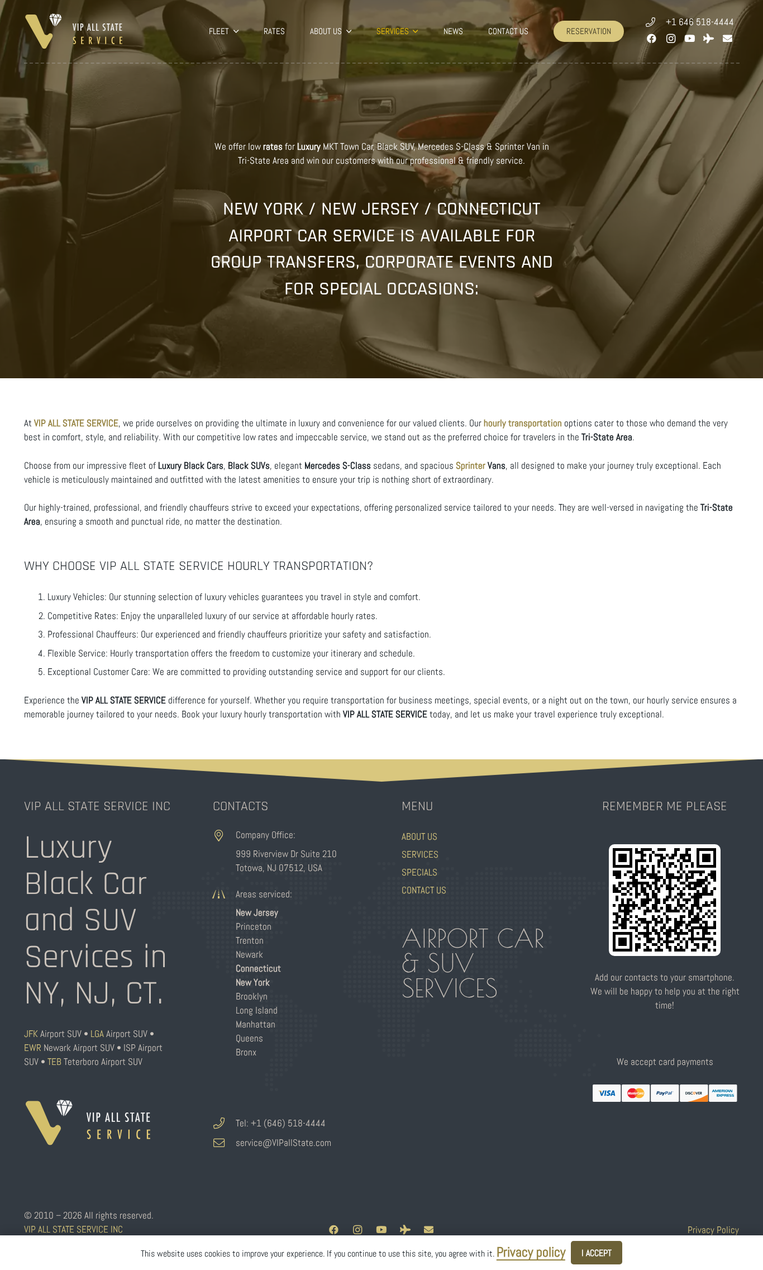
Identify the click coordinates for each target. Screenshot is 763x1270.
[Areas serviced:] (224, 894)
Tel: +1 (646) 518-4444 (281, 1123)
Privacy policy (531, 1252)
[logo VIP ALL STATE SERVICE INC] (74, 31)
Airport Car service (311, 235)
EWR (32, 1047)
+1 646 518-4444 (700, 22)
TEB (54, 1061)
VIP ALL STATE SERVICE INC (73, 1229)
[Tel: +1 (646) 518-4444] (224, 1123)
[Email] (727, 38)
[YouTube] (689, 38)
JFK (31, 1034)
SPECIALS (419, 872)
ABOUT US (419, 836)
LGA (97, 1034)
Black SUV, (396, 146)
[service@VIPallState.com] (224, 1143)
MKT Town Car (348, 146)
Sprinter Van (517, 146)
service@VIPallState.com (283, 1142)
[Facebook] (651, 38)
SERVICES (420, 854)
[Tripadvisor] (708, 38)
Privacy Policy (713, 1230)
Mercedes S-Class (451, 146)
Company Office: (265, 835)
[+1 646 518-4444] (655, 22)
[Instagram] (670, 38)
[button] (233, 31)
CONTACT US (424, 890)
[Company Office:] (224, 835)
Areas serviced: (264, 894)
